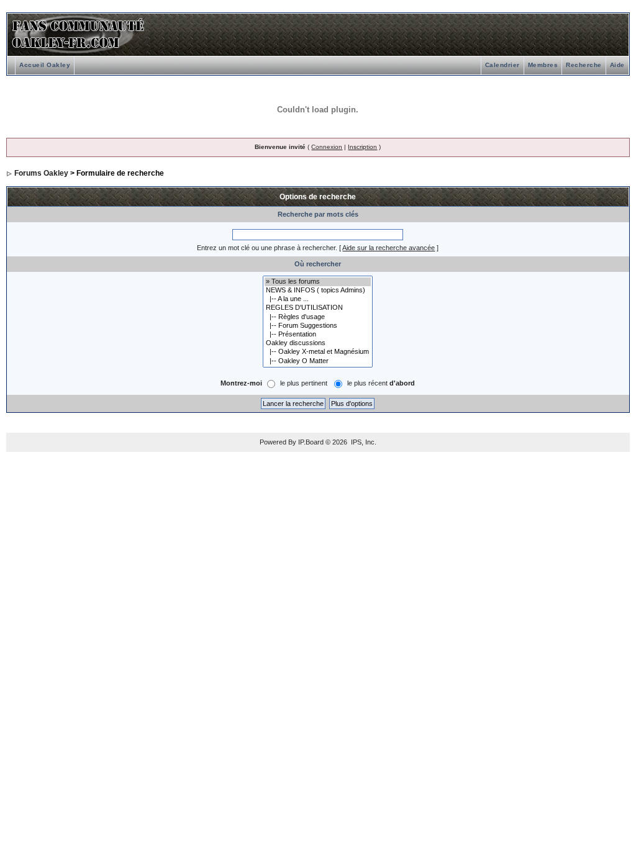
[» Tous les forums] (318, 281)
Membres (543, 64)
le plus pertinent (303, 383)
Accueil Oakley (44, 64)
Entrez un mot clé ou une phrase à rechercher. (267, 247)
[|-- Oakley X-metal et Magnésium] (318, 352)
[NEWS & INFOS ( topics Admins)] (318, 290)
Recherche (584, 64)
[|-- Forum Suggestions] (318, 326)
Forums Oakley (41, 173)
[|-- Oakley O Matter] (318, 361)
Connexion (326, 146)
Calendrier (502, 64)
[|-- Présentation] (318, 334)
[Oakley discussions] (318, 343)
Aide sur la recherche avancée (388, 247)
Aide (617, 64)
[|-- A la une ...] (318, 299)
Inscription (362, 146)
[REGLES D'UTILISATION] (318, 308)
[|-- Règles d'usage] (318, 317)
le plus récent (381, 383)
